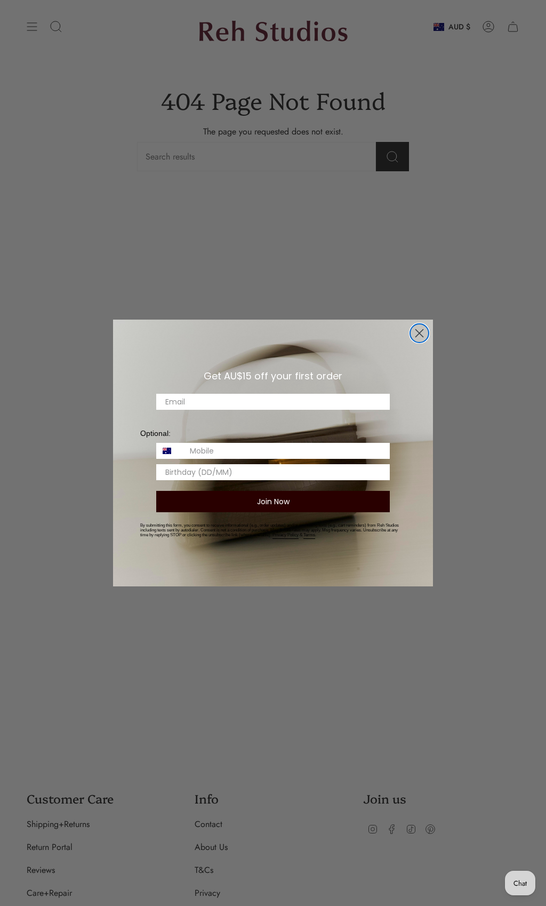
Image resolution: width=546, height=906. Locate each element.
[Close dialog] (419, 333)
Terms (309, 535)
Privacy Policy (285, 535)
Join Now (273, 501)
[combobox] (170, 450)
